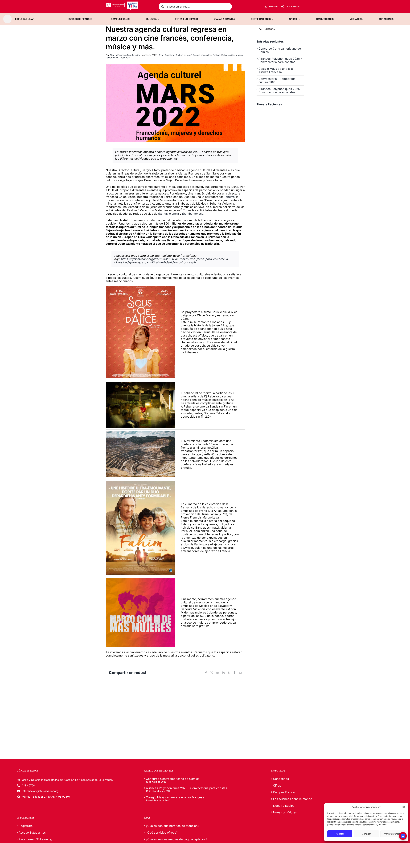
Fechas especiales (202, 55)
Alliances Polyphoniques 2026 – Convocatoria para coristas (280, 60)
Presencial (125, 57)
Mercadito (229, 55)
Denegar (366, 833)
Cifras (277, 785)
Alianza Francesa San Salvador (125, 55)
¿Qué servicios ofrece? (162, 832)
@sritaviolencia (168, 213)
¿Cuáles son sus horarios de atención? (172, 825)
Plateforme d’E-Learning (35, 839)
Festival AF (218, 55)
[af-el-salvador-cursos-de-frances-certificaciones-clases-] (122, 2)
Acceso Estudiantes (32, 832)
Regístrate (26, 825)
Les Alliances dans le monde (292, 799)
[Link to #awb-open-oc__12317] (7, 19)
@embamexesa (192, 213)
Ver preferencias (392, 833)
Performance (112, 57)
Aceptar (340, 833)
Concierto (170, 55)
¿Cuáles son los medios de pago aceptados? (176, 839)
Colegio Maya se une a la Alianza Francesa (275, 70)
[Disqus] (175, 719)
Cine (161, 55)
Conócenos (281, 778)
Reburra (229, 196)
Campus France (284, 792)
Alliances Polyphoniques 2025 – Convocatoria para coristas (280, 90)
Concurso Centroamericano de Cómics (172, 778)
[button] (403, 807)
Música (239, 55)
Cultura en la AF (184, 55)
